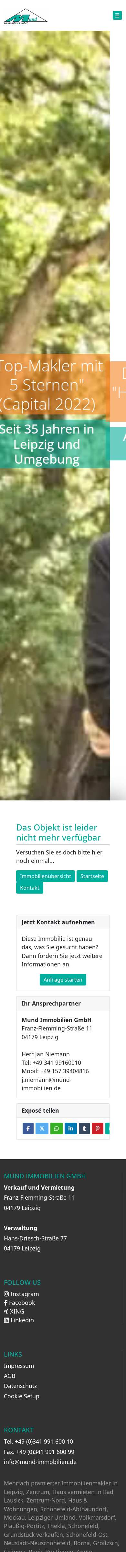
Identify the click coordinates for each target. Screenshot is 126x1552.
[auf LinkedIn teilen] (71, 1128)
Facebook (21, 1302)
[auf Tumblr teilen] (84, 1128)
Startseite (92, 876)
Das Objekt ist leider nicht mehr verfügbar (58, 832)
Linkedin (21, 1320)
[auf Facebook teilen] (28, 1128)
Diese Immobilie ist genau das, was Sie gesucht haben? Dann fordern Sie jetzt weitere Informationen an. (62, 951)
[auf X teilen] (42, 1128)
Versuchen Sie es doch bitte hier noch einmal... (59, 856)
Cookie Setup (21, 1396)
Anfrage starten (63, 979)
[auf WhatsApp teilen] (56, 1128)
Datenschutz (20, 1386)
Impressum (19, 1366)
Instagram (24, 1294)
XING (16, 1311)
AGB (9, 1376)
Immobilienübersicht (45, 876)
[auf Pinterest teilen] (97, 1128)
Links (13, 1354)
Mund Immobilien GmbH (45, 1176)
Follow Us (22, 1282)
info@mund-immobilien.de (40, 1462)
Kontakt (29, 887)
